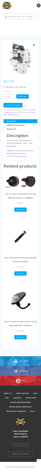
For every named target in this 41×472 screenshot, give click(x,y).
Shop (35, 393)
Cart (7, 398)
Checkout (17, 398)
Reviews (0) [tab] (11, 129)
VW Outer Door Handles (27, 112)
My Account (31, 398)
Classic (18, 115)
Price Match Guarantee (16, 411)
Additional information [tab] (16, 125)
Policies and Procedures (20, 402)
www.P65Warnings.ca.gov (16, 156)
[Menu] (38, 5)
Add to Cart (22, 96)
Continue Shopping (13, 105)
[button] (34, 45)
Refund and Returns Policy (20, 407)
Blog (33, 411)
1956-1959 (11, 115)
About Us (8, 393)
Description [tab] (11, 121)
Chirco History (22, 393)
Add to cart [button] (20, 209)
